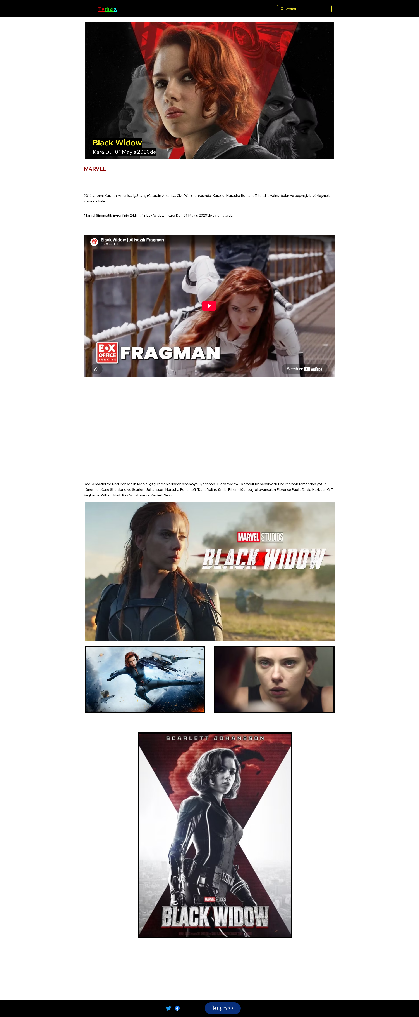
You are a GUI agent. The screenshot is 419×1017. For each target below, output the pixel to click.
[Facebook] (177, 1008)
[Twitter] (168, 1008)
